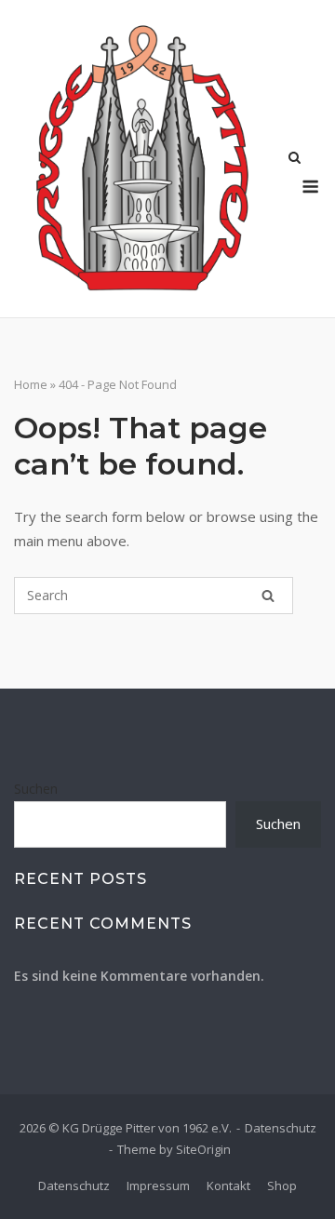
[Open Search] (294, 159)
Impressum (158, 1185)
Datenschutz (280, 1127)
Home (30, 384)
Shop (282, 1185)
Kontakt (228, 1185)
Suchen (36, 788)
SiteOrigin (203, 1149)
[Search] (268, 595)
